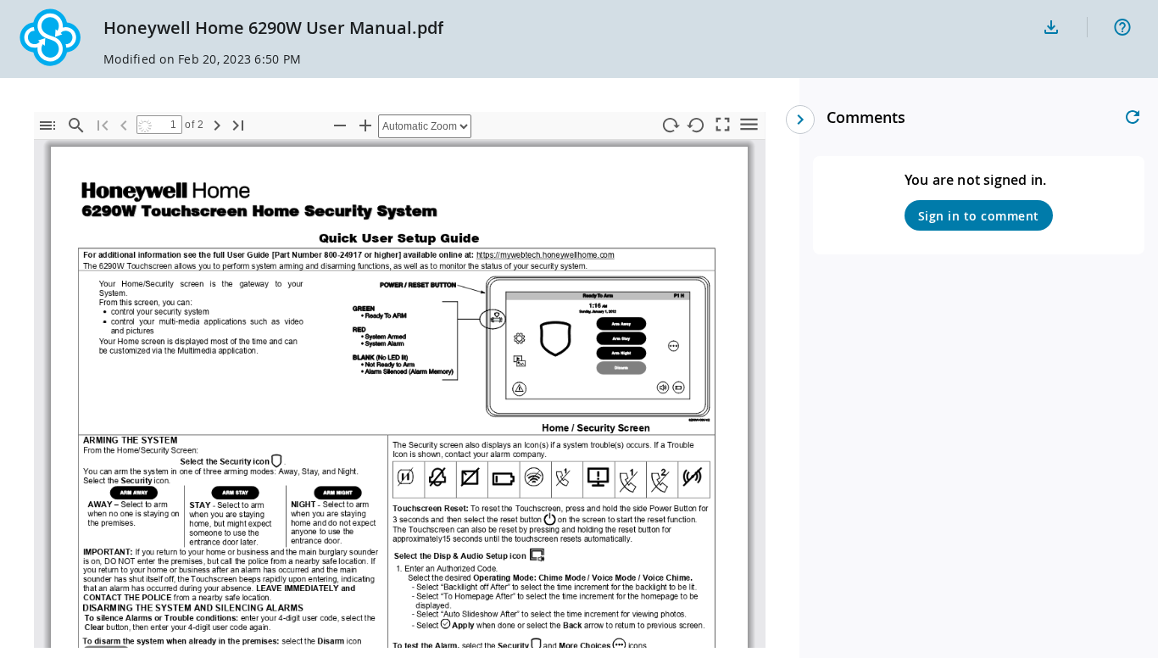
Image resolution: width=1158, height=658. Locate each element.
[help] (1122, 27)
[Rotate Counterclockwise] (696, 125)
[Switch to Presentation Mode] (723, 123)
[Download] (1051, 27)
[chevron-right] (800, 119)
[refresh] (1132, 117)
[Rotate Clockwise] (670, 125)
